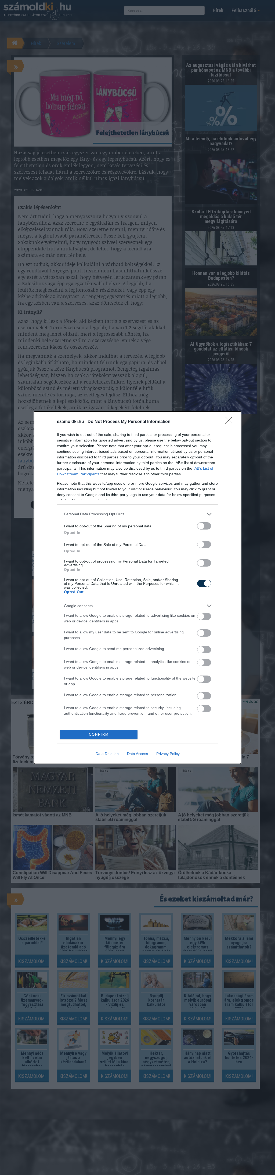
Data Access (137, 753)
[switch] (204, 526)
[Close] (230, 422)
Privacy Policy (168, 753)
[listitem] (137, 514)
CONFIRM (99, 734)
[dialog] (137, 587)
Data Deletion (107, 753)
